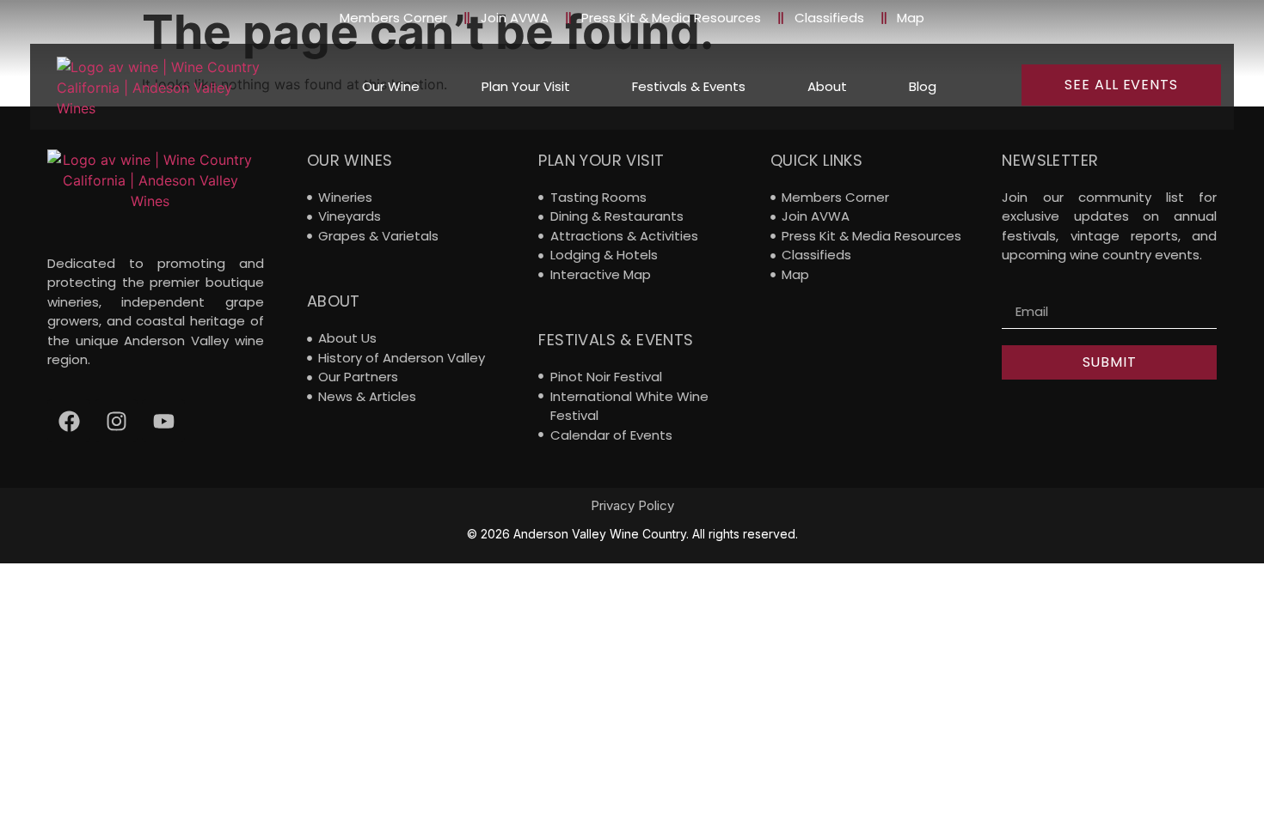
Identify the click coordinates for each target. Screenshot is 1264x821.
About (827, 86)
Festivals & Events (689, 86)
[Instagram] (116, 420)
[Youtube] (163, 420)
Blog (922, 86)
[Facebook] (68, 420)
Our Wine (391, 86)
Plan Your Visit (526, 86)
